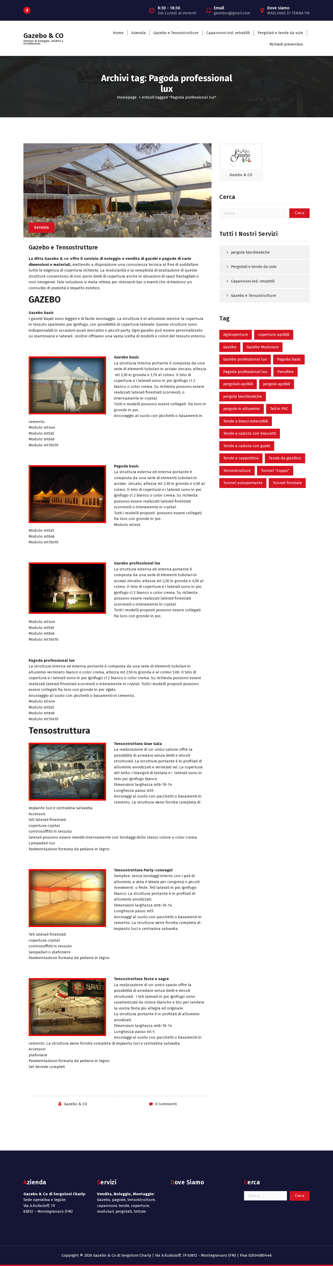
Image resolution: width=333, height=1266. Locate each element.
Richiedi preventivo (286, 44)
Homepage (127, 97)
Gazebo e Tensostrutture (175, 32)
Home (118, 32)
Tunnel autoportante (242, 482)
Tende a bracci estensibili (245, 421)
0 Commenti (166, 1104)
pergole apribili (276, 384)
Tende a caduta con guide (246, 446)
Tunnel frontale (287, 482)
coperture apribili (273, 334)
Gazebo (229, 347)
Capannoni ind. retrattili (228, 32)
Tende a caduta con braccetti (249, 433)
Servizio (41, 227)
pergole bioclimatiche (250, 252)
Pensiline (285, 371)
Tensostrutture (237, 470)
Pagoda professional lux (245, 371)
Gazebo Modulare (263, 347)
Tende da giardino (285, 458)
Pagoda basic (289, 359)
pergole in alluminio (241, 408)
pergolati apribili (238, 384)
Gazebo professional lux (245, 359)
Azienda (138, 32)
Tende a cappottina (241, 458)
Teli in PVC (279, 408)
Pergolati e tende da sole (280, 32)
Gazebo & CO (75, 1104)
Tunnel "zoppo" (275, 470)
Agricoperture (235, 334)
